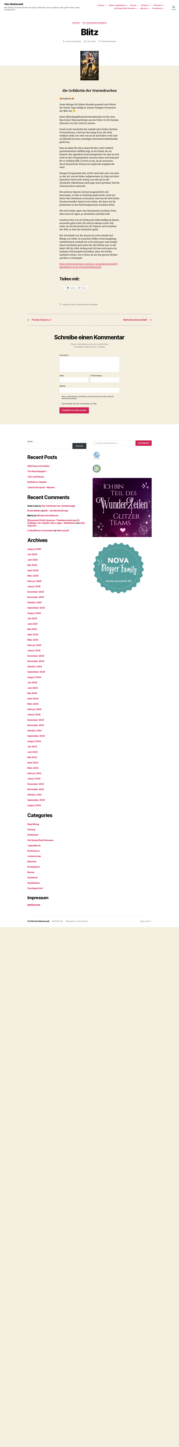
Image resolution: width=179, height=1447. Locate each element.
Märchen (144, 8)
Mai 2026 (32, 565)
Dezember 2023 (35, 720)
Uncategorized (35, 888)
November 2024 (35, 661)
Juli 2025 (32, 618)
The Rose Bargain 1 (37, 471)
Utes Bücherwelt (13, 4)
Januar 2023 (33, 778)
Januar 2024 (34, 714)
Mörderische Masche (47, 515)
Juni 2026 (32, 560)
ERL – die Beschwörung (56, 510)
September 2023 (36, 736)
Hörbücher (157, 5)
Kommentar (64, 355)
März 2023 (32, 768)
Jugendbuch (34, 845)
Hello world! (63, 530)
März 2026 (33, 575)
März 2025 (32, 640)
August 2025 (34, 613)
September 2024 (36, 672)
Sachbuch (145, 5)
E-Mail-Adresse (96, 376)
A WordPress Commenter (40, 530)
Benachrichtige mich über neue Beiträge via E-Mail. (79, 404)
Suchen (30, 441)
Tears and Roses (35, 476)
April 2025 (32, 634)
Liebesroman (34, 856)
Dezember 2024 (35, 656)
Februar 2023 (34, 773)
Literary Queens (83, 304)
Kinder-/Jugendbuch (117, 5)
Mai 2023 (32, 757)
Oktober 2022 (34, 794)
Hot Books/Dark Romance (125, 8)
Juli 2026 (32, 554)
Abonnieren (143, 443)
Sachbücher (33, 883)
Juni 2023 (32, 752)
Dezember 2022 (35, 784)
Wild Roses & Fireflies (38, 466)
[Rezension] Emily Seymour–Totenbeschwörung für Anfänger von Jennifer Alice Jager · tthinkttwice (53, 521)
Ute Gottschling (75, 41)
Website (62, 386)
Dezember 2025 (35, 592)
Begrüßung (33, 824)
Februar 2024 (34, 709)
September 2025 (36, 608)
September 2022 (36, 800)
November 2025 (35, 597)
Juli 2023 (32, 746)
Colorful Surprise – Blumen (41, 487)
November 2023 (35, 725)
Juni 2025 (32, 624)
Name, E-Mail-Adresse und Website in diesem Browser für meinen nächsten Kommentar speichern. (88, 397)
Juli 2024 (32, 682)
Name (61, 376)
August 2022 (34, 805)
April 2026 (32, 570)
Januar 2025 (33, 650)
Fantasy (100, 5)
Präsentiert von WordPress (76, 921)
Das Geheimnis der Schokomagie (58, 506)
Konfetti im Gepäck (37, 482)
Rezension (94, 304)
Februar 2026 (34, 581)
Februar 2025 (34, 645)
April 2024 (32, 698)
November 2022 (35, 789)
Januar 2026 (34, 586)
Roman (133, 5)
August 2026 (34, 549)
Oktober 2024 (34, 666)
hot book (72, 304)
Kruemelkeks (34, 510)
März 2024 (33, 704)
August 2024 (34, 677)
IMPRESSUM (33, 905)
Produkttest (157, 8)
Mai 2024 (32, 693)
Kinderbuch (33, 851)
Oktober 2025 (34, 602)
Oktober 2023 (34, 730)
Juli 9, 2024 (91, 41)
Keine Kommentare (109, 41)
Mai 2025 (32, 629)
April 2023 (32, 762)
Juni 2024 (32, 688)
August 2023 (34, 741)
